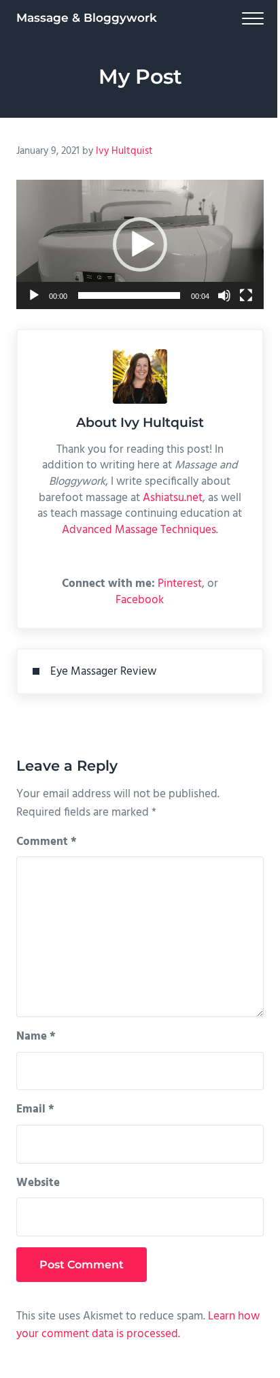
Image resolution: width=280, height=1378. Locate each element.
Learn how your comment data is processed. (138, 1325)
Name (36, 1037)
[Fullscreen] (246, 295)
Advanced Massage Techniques (139, 530)
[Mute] (224, 295)
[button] (140, 244)
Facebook (140, 600)
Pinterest (180, 584)
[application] (140, 244)
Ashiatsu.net (173, 498)
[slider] (129, 295)
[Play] (34, 295)
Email (35, 1110)
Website (38, 1183)
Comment (46, 842)
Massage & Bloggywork (86, 18)
